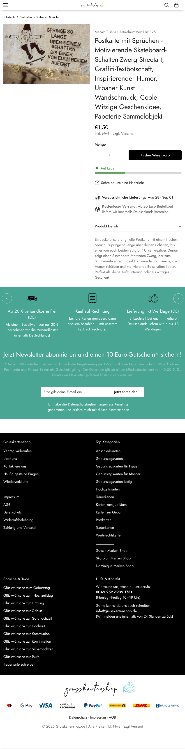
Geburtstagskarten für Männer (118, 473)
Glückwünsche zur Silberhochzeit (28, 649)
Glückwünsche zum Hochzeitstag (28, 595)
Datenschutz (12, 512)
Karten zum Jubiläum (111, 504)
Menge (100, 144)
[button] (176, 5)
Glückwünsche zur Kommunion (26, 633)
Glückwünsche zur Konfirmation (27, 641)
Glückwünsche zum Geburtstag (26, 587)
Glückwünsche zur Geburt (22, 610)
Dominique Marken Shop (115, 565)
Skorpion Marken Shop (113, 558)
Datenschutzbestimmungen (88, 404)
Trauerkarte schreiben (19, 664)
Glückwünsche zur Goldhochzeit (27, 618)
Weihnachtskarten (109, 535)
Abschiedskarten (108, 451)
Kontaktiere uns (14, 466)
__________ (105, 542)
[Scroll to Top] (176, 724)
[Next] (178, 298)
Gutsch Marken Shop (111, 550)
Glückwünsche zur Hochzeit (24, 626)
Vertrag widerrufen (17, 451)
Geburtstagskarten (109, 458)
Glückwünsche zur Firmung (23, 603)
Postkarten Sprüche (47, 17)
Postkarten (25, 17)
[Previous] (7, 298)
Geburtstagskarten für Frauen (117, 466)
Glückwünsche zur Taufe (21, 656)
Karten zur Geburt (109, 512)
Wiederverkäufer (15, 481)
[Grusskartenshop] (92, 5)
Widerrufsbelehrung (18, 519)
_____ (7, 489)
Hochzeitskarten (108, 489)
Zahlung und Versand (19, 527)
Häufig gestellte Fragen (21, 473)
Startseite (10, 17)
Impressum (11, 496)
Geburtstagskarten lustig (114, 481)
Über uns (10, 458)
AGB (7, 504)
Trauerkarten (105, 496)
